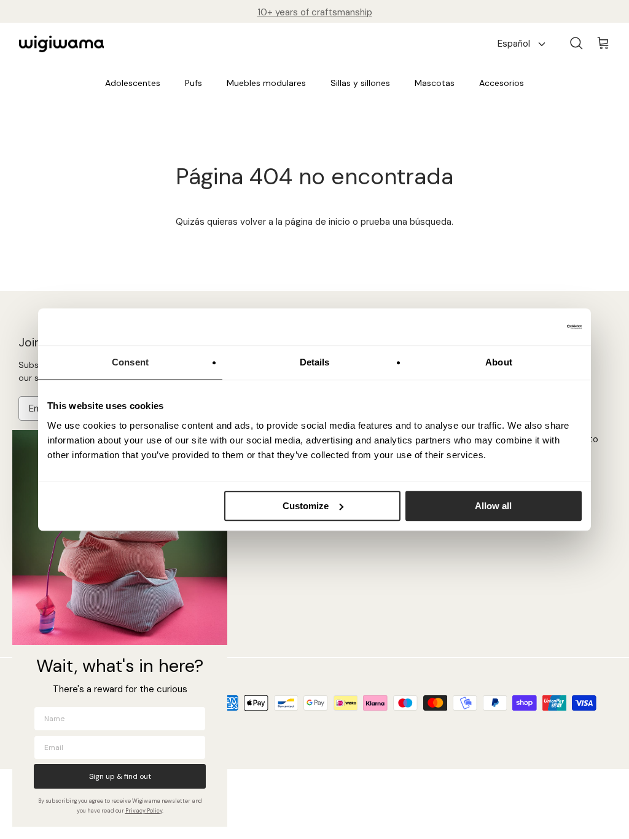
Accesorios (501, 82)
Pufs (193, 82)
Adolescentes (132, 82)
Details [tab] (315, 362)
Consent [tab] (130, 362)
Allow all (493, 506)
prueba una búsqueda (406, 222)
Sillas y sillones (360, 82)
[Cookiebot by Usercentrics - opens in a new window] (528, 327)
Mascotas (435, 82)
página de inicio (317, 222)
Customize (306, 506)
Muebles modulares (266, 82)
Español (514, 43)
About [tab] (498, 362)
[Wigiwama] (61, 44)
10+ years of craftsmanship (314, 11)
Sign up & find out (120, 776)
